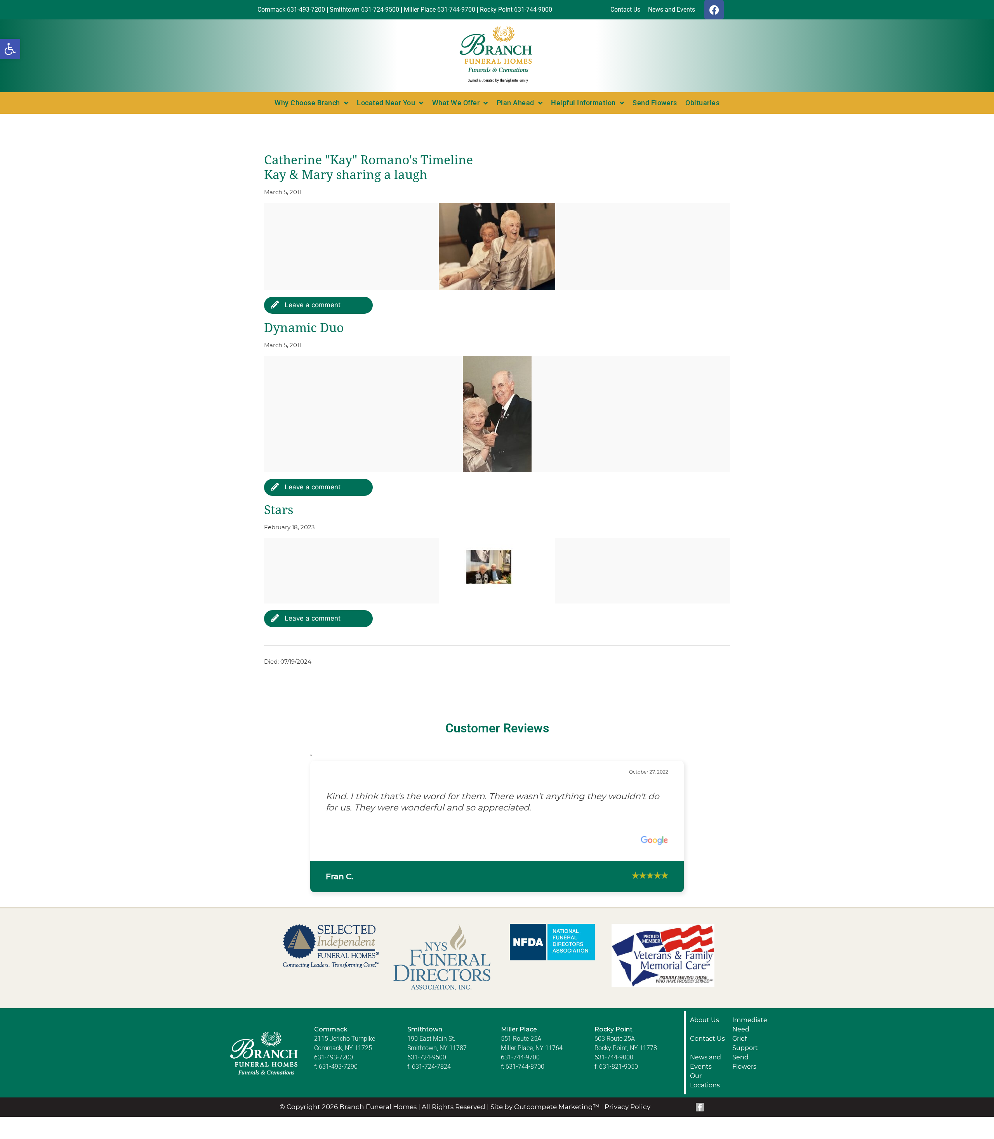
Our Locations (705, 1080)
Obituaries (702, 103)
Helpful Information (583, 103)
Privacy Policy (627, 1107)
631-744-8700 (525, 1066)
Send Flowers (655, 103)
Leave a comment (312, 305)
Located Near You (386, 103)
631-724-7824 (431, 1066)
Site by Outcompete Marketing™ (545, 1107)
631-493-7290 (338, 1066)
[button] (10, 49)
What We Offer (456, 103)
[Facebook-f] (700, 1107)
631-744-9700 (520, 1057)
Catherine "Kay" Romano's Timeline (368, 160)
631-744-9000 (613, 1057)
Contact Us (707, 1038)
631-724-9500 (426, 1057)
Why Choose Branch (307, 103)
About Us (704, 1020)
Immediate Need (749, 1024)
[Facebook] (714, 9)
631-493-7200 (333, 1057)
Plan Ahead (515, 103)
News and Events (705, 1062)
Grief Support (745, 1043)
